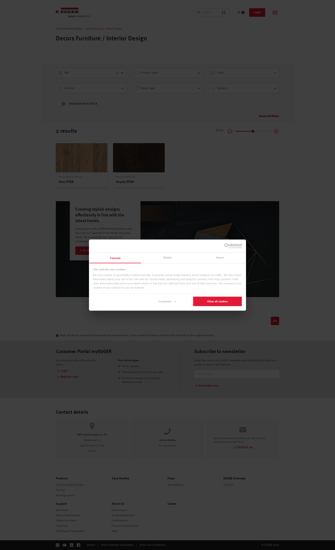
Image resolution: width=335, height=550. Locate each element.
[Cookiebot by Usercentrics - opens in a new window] (227, 246)
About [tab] (220, 257)
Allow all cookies (217, 301)
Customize (165, 301)
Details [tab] (167, 257)
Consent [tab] (115, 257)
